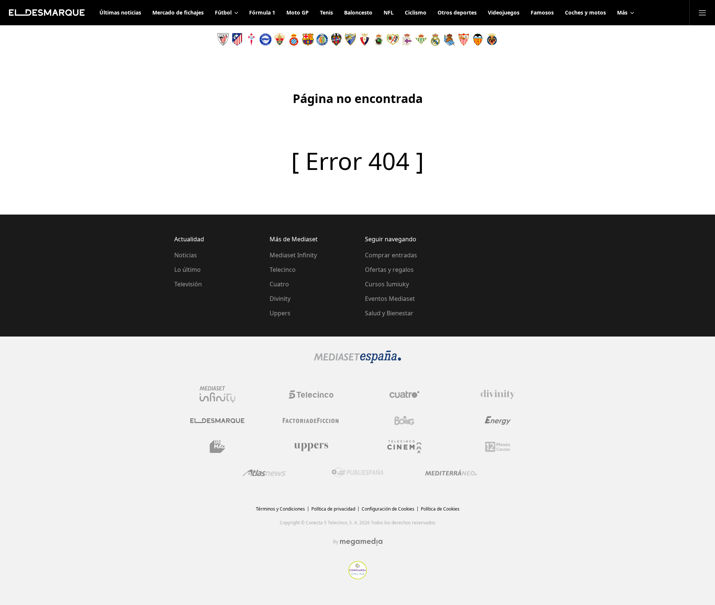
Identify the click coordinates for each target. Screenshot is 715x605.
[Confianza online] (358, 577)
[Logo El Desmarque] (217, 420)
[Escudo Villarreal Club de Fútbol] (492, 39)
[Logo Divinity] (498, 394)
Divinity (280, 299)
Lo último (187, 270)
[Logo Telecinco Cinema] (404, 447)
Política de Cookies (440, 509)
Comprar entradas (391, 255)
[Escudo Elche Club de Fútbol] (279, 39)
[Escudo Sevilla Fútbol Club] (463, 39)
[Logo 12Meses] (497, 447)
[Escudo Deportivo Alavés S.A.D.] (265, 39)
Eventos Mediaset (390, 299)
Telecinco (283, 270)
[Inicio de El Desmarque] (47, 12)
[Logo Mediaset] (357, 361)
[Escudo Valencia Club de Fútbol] (477, 39)
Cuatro (279, 284)
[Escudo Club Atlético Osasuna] (364, 39)
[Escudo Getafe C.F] (322, 39)
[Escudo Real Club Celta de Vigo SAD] (251, 39)
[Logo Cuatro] (404, 394)
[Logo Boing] (404, 420)
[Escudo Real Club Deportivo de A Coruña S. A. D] (407, 39)
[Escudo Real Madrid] (435, 39)
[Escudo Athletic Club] (223, 39)
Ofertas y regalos (389, 270)
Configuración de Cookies (388, 509)
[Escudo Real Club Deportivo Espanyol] (293, 39)
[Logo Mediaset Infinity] (217, 394)
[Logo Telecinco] (311, 394)
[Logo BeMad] (217, 446)
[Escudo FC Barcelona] (308, 39)
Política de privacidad (333, 509)
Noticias (185, 255)
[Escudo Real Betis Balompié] (421, 39)
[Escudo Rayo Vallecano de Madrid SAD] (393, 39)
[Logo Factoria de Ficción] (311, 420)
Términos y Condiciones (280, 509)
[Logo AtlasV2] (264, 472)
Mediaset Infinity (293, 255)
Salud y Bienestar (389, 313)
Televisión (188, 284)
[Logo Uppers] (311, 446)
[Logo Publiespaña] (357, 472)
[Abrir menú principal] (702, 12)
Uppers (280, 313)
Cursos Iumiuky (387, 284)
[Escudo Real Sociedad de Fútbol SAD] (449, 39)
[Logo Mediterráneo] (451, 473)
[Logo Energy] (498, 420)
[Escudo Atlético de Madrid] (237, 39)
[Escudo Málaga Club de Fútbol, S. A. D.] (350, 39)
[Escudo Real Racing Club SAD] (378, 39)
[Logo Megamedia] (361, 542)
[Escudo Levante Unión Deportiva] (336, 39)
